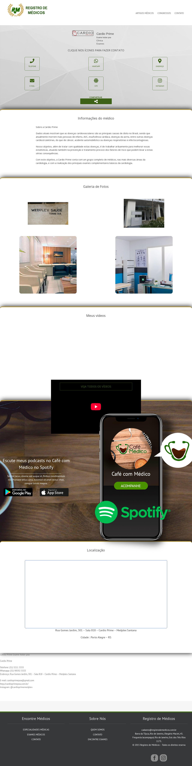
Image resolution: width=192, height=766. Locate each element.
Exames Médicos (36, 734)
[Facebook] (154, 757)
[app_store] (54, 489)
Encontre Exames (97, 739)
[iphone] (132, 407)
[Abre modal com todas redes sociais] (96, 101)
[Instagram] (163, 757)
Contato (36, 739)
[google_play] (18, 489)
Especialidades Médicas (36, 729)
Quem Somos (98, 729)
